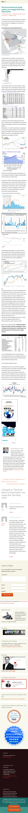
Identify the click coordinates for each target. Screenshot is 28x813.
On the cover (4, 15)
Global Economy (21, 14)
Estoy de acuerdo (14, 806)
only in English (11, 671)
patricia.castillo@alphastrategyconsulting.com (11, 646)
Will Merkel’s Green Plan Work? (17, 484)
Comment (4, 574)
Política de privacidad (14, 810)
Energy (15, 14)
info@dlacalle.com (7, 757)
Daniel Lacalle (13, 15)
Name (3, 585)
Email (3, 588)
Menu (2, 1)
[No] (26, 805)
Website (3, 591)
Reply (12, 512)
